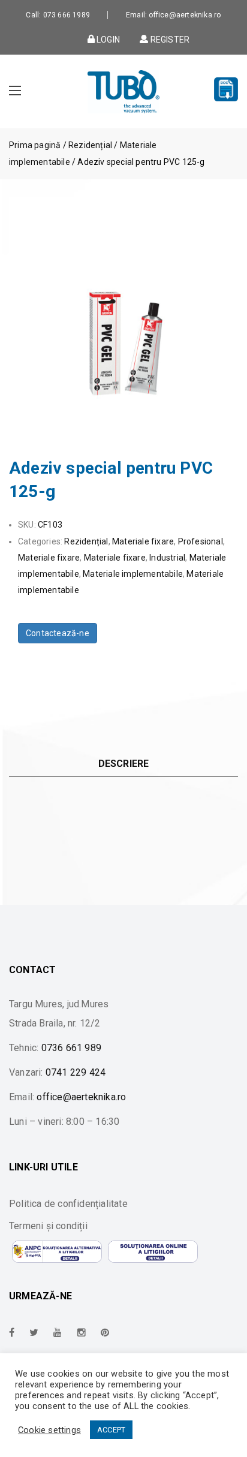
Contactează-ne (57, 633)
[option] (123, 311)
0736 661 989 (71, 1047)
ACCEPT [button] (111, 1429)
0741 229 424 (76, 1072)
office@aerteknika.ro (81, 1097)
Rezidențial (90, 145)
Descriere (123, 763)
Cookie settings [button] (49, 1430)
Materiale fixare (143, 541)
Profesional (200, 541)
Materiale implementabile (133, 574)
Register (168, 39)
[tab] (123, 763)
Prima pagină (35, 145)
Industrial (167, 557)
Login (107, 39)
